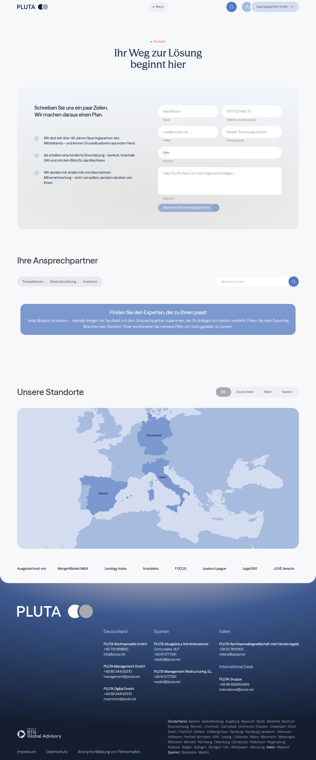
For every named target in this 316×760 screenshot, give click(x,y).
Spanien (287, 392)
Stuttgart (215, 747)
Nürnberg (205, 742)
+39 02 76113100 (231, 649)
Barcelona (189, 752)
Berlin (261, 721)
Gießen (199, 731)
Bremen (196, 726)
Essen (172, 731)
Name (166, 119)
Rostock (174, 747)
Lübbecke (240, 737)
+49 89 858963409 (234, 684)
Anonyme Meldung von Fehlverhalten (109, 751)
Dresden (262, 726)
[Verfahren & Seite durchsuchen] (231, 7)
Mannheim (269, 737)
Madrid (203, 752)
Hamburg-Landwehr (260, 731)
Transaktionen (32, 281)
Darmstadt (228, 726)
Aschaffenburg (213, 721)
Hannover (284, 731)
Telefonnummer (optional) (241, 119)
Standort (168, 161)
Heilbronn (175, 737)
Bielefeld (273, 721)
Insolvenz (90, 281)
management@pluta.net (122, 676)
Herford (189, 737)
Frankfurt (185, 731)
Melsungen (287, 737)
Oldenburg (222, 742)
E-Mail (166, 140)
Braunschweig (178, 726)
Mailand (283, 747)
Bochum (288, 721)
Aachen (194, 721)
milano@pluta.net (232, 654)
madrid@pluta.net (167, 659)
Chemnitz (211, 726)
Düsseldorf (278, 726)
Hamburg (236, 731)
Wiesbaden (239, 747)
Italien (268, 392)
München (175, 742)
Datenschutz (56, 751)
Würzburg (257, 747)
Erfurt (292, 726)
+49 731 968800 (116, 649)
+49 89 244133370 (118, 671)
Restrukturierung (63, 281)
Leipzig (226, 737)
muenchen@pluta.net (120, 699)
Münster (190, 742)
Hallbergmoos (217, 731)
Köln (216, 737)
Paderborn (257, 742)
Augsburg (232, 721)
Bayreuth (248, 721)
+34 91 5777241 (165, 654)
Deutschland (244, 392)
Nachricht (168, 198)
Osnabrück (240, 742)
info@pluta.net (114, 654)
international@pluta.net (236, 689)
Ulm (226, 747)
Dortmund (246, 726)
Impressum (26, 751)
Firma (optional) (235, 140)
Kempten (204, 737)
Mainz (254, 737)
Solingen (200, 747)
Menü (160, 7)
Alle (223, 392)
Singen (187, 747)
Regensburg (276, 742)
